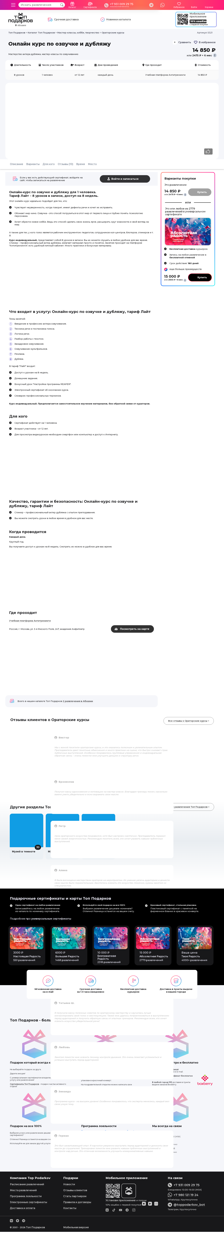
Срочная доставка (66, 19)
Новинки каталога (118, 19)
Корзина (209, 7)
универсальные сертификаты (51, 918)
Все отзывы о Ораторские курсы (187, 721)
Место (92, 164)
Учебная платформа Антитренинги (30, 620)
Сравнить (184, 42)
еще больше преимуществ (185, 269)
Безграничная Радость (106, 957)
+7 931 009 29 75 (121, 4)
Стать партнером (74, 1196)
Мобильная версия (76, 1227)
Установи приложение (121, 1200)
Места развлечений (23, 1190)
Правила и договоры (77, 1202)
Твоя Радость (190, 956)
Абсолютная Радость (153, 956)
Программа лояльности (26, 1196)
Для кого (49, 164)
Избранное (179, 7)
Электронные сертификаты (28, 1202)
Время (80, 164)
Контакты (69, 1208)
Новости (69, 1184)
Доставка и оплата (22, 1208)
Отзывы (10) (65, 164)
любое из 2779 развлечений (180, 210)
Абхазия (22, 25)
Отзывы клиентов (75, 1190)
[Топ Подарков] (20, 21)
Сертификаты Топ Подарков (24, 1084)
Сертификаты (90, 7)
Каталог (72, 7)
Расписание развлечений (27, 1184)
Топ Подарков (35, 1227)
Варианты (33, 164)
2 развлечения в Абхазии (78, 701)
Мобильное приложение (198, 15)
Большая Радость (67, 956)
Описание (16, 164)
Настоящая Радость (27, 956)
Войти (194, 7)
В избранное (207, 42)
